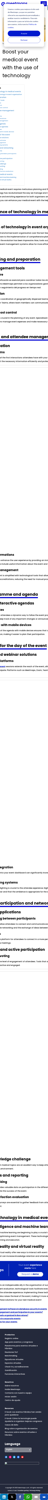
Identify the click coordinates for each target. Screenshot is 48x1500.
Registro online (11, 1338)
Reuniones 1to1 (11, 1352)
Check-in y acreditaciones (17, 1366)
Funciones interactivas (15, 1374)
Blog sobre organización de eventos (21, 1428)
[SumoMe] (44, 1497)
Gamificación (11, 1370)
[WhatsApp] (28, 1497)
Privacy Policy (35, 1490)
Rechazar (24, 40)
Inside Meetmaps (12, 1389)
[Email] (36, 1497)
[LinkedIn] (4, 1497)
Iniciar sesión (10, 1396)
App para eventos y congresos (19, 1342)
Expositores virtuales (14, 1359)
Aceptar (24, 33)
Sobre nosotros (12, 1385)
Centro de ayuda (12, 1400)
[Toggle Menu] (44, 3)
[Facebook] (20, 1497)
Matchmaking (11, 1355)
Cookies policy (23, 1490)
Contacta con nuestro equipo (18, 1393)
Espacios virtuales (13, 1363)
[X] (12, 1497)
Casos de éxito (11, 1425)
